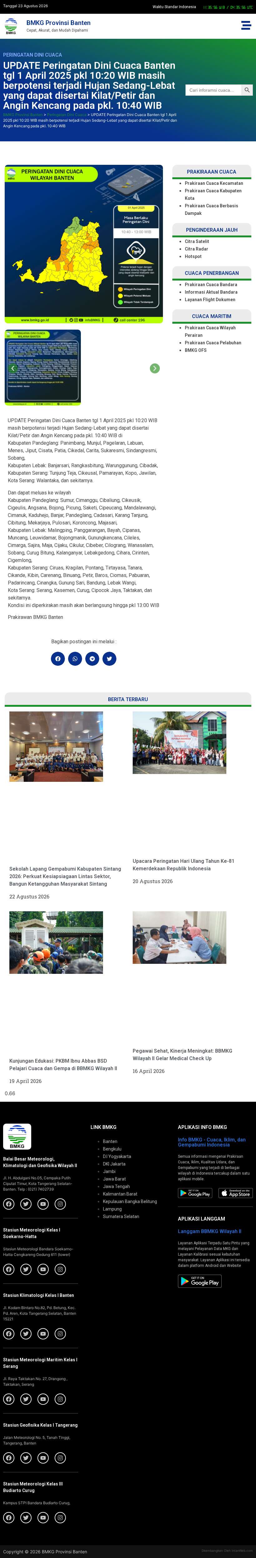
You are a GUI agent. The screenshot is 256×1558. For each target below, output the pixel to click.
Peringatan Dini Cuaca (32, 55)
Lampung (112, 1208)
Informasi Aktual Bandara (211, 292)
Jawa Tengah (116, 1186)
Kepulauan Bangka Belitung (130, 1201)
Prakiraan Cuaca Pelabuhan (213, 342)
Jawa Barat (114, 1178)
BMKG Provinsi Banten (59, 23)
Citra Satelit (197, 241)
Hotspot (193, 256)
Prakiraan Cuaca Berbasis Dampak (211, 209)
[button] (13, 368)
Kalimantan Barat (120, 1193)
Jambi (109, 1171)
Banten (110, 1141)
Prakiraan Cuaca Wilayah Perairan (210, 331)
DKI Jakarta (114, 1163)
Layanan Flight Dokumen (210, 299)
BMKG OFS (196, 350)
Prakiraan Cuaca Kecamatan (214, 183)
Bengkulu (112, 1148)
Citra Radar (196, 248)
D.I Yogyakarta (117, 1156)
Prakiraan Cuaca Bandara (211, 284)
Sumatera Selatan (121, 1216)
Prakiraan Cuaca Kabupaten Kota (213, 194)
